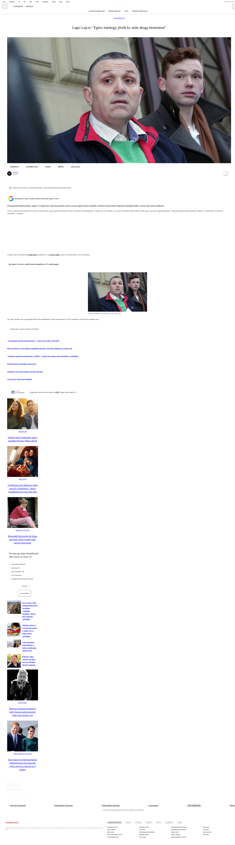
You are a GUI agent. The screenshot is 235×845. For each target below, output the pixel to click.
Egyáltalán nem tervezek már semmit (22, 579)
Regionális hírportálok (114, 822)
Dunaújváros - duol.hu (144, 827)
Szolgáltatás (169, 822)
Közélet (128, 822)
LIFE (57, 392)
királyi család (22, 530)
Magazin (149, 822)
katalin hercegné (97, 11)
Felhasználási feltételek (111, 805)
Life (19, 1)
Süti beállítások (194, 806)
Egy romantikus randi (18, 571)
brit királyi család (23, 754)
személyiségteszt (140, 11)
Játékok (67, 1)
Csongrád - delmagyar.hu (112, 837)
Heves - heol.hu (142, 837)
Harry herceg (115, 11)
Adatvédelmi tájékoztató (63, 805)
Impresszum (153, 805)
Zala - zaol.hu (206, 834)
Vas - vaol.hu (206, 829)
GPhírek (54, 1)
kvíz (126, 11)
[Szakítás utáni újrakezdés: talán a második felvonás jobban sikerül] (22, 413)
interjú (48, 166)
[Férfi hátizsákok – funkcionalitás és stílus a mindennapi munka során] (14, 643)
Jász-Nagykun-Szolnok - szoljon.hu (179, 827)
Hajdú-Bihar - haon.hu (144, 834)
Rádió (179, 822)
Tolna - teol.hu (206, 827)
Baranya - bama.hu (111, 829)
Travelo (37, 1)
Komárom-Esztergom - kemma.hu (178, 829)
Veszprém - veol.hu (207, 832)
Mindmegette (12, 1)
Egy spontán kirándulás (18, 564)
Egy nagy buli (16, 568)
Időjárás (29, 6)
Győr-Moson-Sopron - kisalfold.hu (147, 832)
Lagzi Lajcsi (75, 166)
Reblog (60, 1)
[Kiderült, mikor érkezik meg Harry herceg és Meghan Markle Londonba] (14, 661)
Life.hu (15, 172)
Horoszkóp (18, 6)
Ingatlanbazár (45, 1)
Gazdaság (138, 822)
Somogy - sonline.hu (175, 834)
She (25, 1)
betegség (22, 703)
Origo (4, 1)
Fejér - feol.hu (142, 829)
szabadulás (119, 18)
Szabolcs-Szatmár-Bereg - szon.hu (178, 837)
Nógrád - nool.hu (175, 832)
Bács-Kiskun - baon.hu (112, 827)
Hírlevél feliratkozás (18, 805)
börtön (61, 166)
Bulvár (159, 822)
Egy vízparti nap (16, 575)
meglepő (23, 479)
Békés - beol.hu (110, 832)
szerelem (22, 432)
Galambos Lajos (32, 166)
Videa (30, 1)
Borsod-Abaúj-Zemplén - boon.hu (114, 834)
